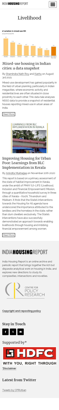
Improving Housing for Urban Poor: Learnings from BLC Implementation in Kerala (26, 163)
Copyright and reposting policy (21, 310)
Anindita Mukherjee (16, 173)
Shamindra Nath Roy (17, 73)
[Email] (20, 332)
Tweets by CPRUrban (14, 390)
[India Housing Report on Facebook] (5, 332)
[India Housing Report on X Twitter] (13, 332)
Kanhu (38, 73)
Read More (8, 114)
